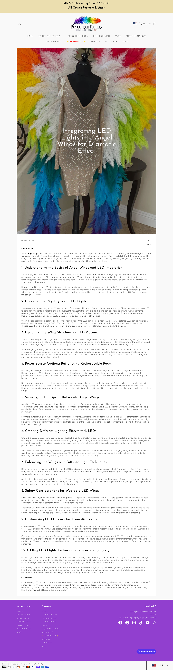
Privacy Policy (23, 625)
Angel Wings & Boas (50, 629)
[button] (145, 24)
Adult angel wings (30, 253)
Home (44, 611)
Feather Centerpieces (49, 36)
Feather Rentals (49, 622)
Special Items (52, 41)
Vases (44, 625)
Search (20, 611)
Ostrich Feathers (77, 36)
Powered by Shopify (36, 664)
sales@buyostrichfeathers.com (143, 611)
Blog (19, 632)
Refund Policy (23, 618)
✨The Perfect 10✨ (50, 636)
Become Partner (24, 629)
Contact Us (47, 643)
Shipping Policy (23, 615)
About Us (46, 639)
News (44, 646)
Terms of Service (24, 622)
